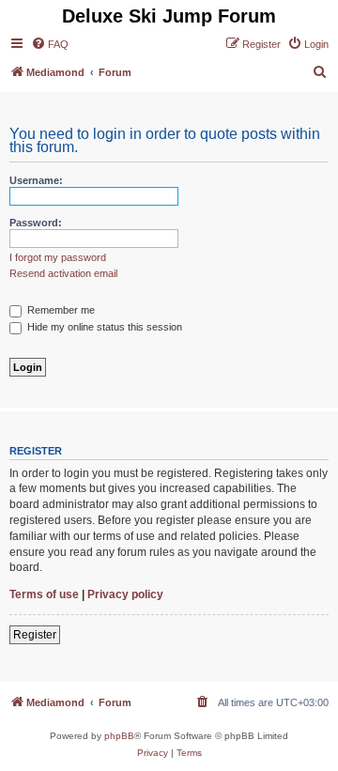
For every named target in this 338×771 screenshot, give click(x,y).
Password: (35, 222)
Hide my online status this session (103, 326)
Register (34, 634)
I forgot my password (57, 257)
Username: (36, 180)
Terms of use (44, 594)
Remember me (59, 310)
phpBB (119, 736)
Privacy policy (125, 594)
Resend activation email (63, 273)
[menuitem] (50, 44)
